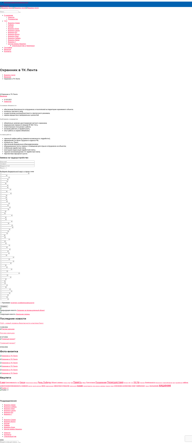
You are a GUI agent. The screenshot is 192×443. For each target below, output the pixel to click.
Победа (84, 382)
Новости (7, 433)
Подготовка (90, 382)
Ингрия (6, 423)
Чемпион (142, 382)
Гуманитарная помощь (31, 382)
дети (174, 382)
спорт (134, 386)
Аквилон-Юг (8, 412)
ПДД (72, 382)
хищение (165, 385)
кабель (185, 382)
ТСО (132, 382)
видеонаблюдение (167, 382)
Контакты (7, 435)
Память (77, 382)
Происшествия (115, 382)
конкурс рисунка (37, 386)
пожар (80, 385)
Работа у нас (4, 6)
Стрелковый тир (10, 436)
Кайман (7, 425)
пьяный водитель (87, 386)
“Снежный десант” (8, 343)
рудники (108, 386)
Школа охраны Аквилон (13, 429)
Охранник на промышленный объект (31, 310)
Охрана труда (66, 382)
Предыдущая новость (8, 310)
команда (24, 386)
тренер (147, 386)
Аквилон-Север (10, 420)
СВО (129, 382)
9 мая (2, 382)
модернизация (50, 386)
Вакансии (7, 77)
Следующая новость (7, 314)
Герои (22, 382)
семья (112, 386)
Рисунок (126, 382)
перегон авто (73, 386)
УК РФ (137, 382)
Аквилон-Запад (10, 405)
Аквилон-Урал (9, 409)
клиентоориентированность (10, 386)
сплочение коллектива (122, 386)
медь (44, 386)
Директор (7, 101)
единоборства (179, 382)
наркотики (58, 386)
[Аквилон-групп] (6, 8)
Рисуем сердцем (7, 333)
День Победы (44, 382)
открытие (65, 386)
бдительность (150, 382)
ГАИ (18, 382)
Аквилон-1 (8, 414)
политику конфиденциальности (22, 303)
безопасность (159, 382)
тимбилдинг (140, 386)
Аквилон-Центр (10, 410)
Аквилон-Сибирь (10, 407)
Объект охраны (57, 382)
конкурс (30, 386)
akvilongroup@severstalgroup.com (16, 2)
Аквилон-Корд (9, 427)
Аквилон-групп (9, 75)
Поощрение (101, 382)
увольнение (153, 386)
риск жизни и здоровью (99, 386)
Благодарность (11, 382)
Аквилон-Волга (9, 422)
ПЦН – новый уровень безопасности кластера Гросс (22, 323)
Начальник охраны (23, 314)
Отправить (4, 306)
